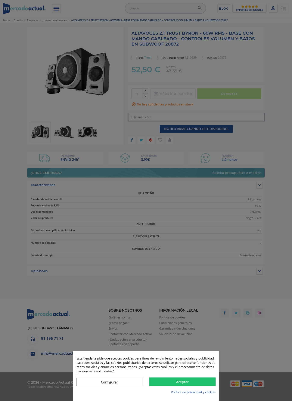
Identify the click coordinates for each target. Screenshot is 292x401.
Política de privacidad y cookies (193, 392)
